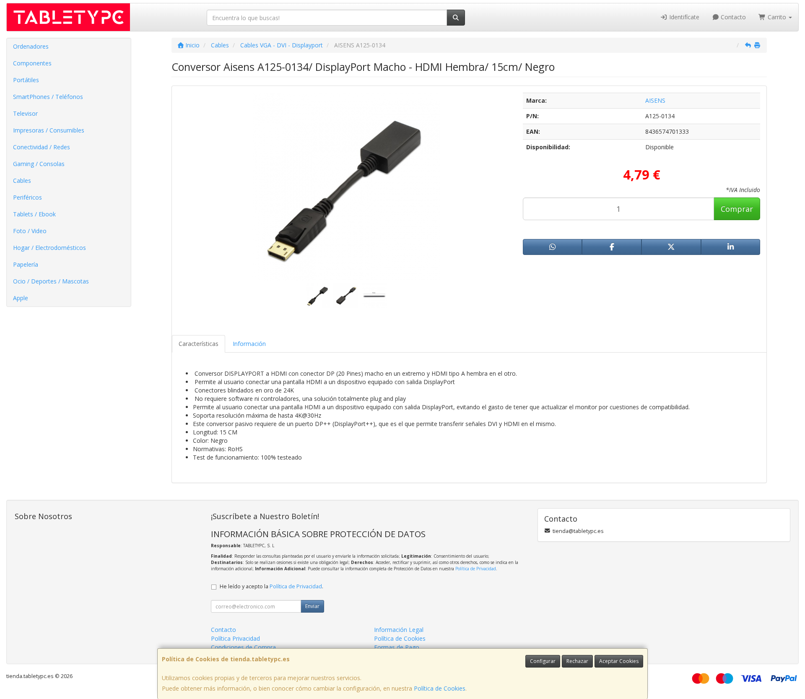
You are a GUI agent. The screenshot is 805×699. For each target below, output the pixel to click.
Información (249, 344)
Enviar (312, 606)
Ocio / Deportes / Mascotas (51, 281)
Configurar (543, 661)
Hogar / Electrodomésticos (49, 248)
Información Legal (398, 630)
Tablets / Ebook (34, 214)
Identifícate (683, 17)
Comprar (737, 209)
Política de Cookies (439, 688)
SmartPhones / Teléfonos (48, 97)
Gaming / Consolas (39, 164)
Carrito (777, 17)
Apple (20, 298)
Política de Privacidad (475, 569)
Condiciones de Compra (243, 647)
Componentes (32, 63)
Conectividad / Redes (41, 147)
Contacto (732, 17)
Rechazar (577, 661)
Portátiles (26, 80)
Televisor (25, 113)
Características (198, 344)
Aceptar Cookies (619, 661)
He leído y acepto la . (271, 586)
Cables (22, 180)
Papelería (25, 264)
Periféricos (27, 197)
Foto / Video (30, 231)
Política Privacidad (235, 638)
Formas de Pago (396, 647)
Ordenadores (31, 46)
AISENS (655, 100)
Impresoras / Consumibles (48, 130)
